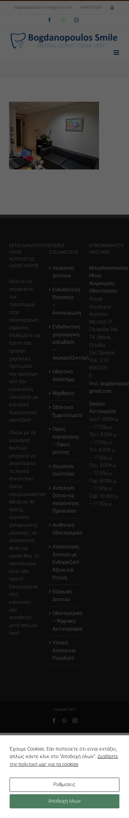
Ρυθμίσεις (64, 784)
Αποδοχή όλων (64, 801)
